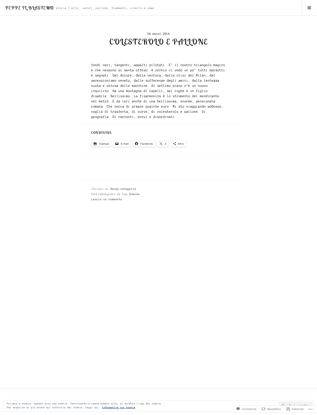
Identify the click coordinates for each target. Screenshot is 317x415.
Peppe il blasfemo (29, 8)
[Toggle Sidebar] (309, 8)
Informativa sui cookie (118, 407)
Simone (134, 194)
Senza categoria (123, 189)
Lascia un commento (106, 199)
